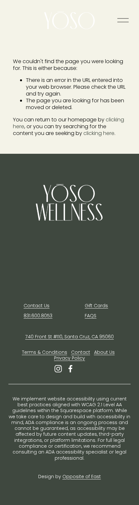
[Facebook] (70, 369)
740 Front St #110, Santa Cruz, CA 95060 (69, 337)
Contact (80, 352)
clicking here (98, 133)
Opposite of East (81, 476)
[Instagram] (58, 369)
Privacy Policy (69, 358)
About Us (104, 352)
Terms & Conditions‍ (44, 352)
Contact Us (36, 306)
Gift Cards (96, 306)
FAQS (90, 316)
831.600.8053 (38, 316)
